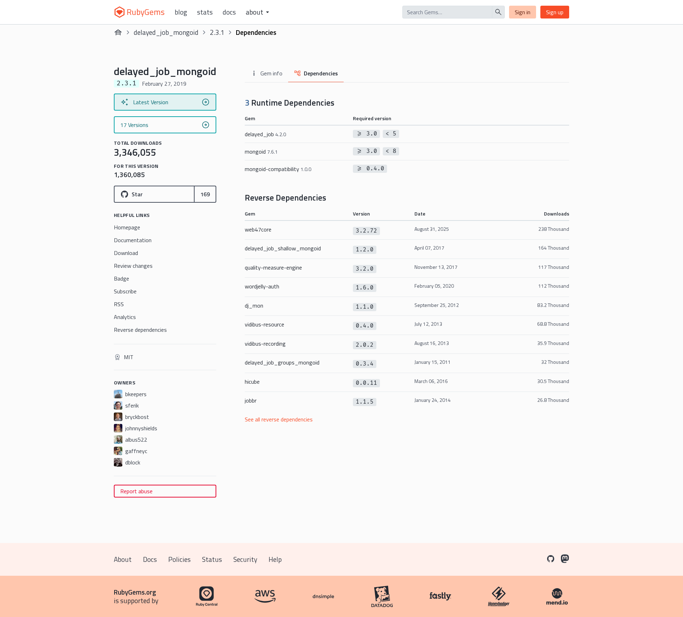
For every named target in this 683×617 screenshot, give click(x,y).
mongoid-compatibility (278, 169)
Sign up (554, 12)
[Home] (118, 32)
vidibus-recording (265, 343)
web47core (258, 229)
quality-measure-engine (273, 267)
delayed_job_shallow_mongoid (283, 248)
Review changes (133, 265)
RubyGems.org (135, 592)
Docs (229, 12)
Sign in (522, 12)
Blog (181, 12)
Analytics (125, 317)
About (123, 559)
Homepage (127, 227)
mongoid (261, 151)
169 (205, 194)
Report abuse (136, 491)
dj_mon (254, 305)
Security (245, 559)
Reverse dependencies (140, 329)
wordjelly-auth (262, 286)
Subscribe (125, 291)
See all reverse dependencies (279, 419)
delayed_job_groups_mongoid (282, 362)
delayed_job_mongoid (166, 32)
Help (275, 559)
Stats (205, 12)
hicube (252, 381)
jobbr (250, 400)
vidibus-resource (264, 324)
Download (126, 253)
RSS (119, 304)
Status (212, 559)
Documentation (133, 240)
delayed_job (265, 134)
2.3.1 (217, 32)
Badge (121, 278)
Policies (179, 559)
